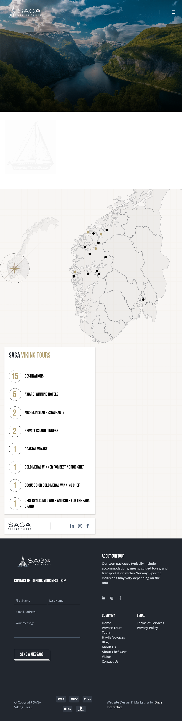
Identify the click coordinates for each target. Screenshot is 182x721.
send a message (31, 654)
